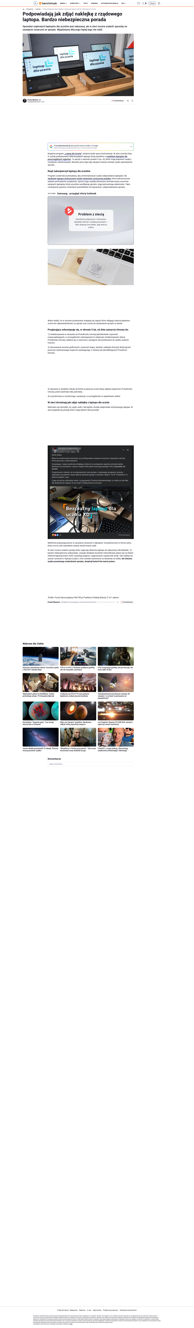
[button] (144, 3)
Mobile (62, 3)
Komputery (74, 3)
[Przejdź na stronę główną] (36, 5)
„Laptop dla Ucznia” (73, 153)
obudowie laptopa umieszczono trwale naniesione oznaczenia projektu (79, 178)
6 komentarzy (119, 101)
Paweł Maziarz (32, 100)
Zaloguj (152, 3)
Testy (85, 3)
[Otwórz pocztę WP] (138, 3)
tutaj (71, 1324)
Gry (122, 3)
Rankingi (94, 3)
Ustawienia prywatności (128, 1310)
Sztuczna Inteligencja (109, 3)
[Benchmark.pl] (49, 3)
